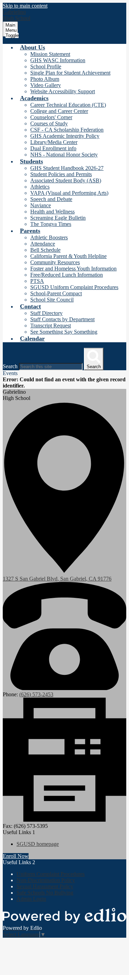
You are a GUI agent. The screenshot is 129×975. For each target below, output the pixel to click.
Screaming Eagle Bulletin (58, 218)
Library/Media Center (53, 142)
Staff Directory (46, 313)
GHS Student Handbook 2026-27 (67, 168)
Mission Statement (50, 54)
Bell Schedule (45, 250)
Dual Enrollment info (53, 148)
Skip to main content (25, 6)
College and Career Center (59, 111)
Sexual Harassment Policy (45, 886)
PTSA (37, 281)
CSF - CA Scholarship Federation (67, 130)
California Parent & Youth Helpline (68, 256)
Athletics (40, 187)
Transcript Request (50, 325)
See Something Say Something (63, 332)
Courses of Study (49, 123)
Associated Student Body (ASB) (65, 180)
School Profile (45, 66)
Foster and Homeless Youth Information (73, 268)
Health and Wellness (52, 211)
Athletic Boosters (49, 237)
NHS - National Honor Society (64, 154)
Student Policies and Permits (61, 174)
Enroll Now (16, 856)
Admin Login (31, 899)
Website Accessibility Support (62, 91)
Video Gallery (45, 85)
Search (10, 366)
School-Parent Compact (56, 293)
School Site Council (52, 300)
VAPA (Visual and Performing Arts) (69, 193)
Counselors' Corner (51, 117)
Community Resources (55, 262)
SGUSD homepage (38, 844)
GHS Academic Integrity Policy (64, 136)
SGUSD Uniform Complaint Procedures (74, 287)
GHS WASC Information (57, 60)
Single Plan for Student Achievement (70, 73)
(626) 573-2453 (36, 694)
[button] (33, 47)
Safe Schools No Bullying (45, 893)
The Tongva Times (50, 224)
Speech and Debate (51, 199)
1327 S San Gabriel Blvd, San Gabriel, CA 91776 (57, 579)
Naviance (40, 205)
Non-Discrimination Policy (46, 880)
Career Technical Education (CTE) (68, 105)
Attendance (42, 244)
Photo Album (44, 79)
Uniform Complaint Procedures (51, 874)
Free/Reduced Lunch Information (66, 275)
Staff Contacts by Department (62, 319)
